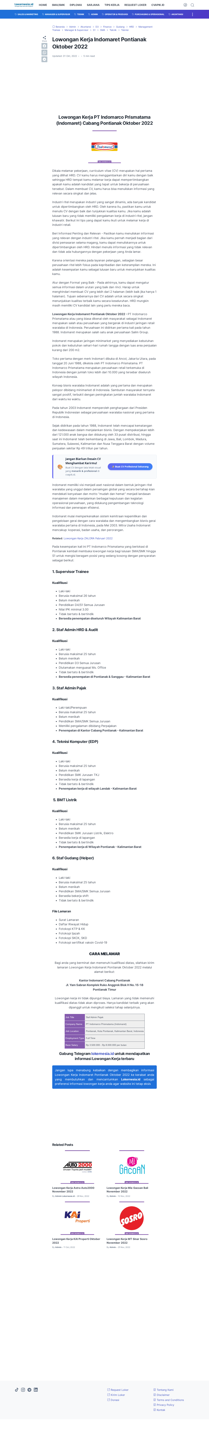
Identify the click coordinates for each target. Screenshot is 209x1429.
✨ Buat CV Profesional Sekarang (130, 466)
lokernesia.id (102, 1053)
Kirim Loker (117, 1395)
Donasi (114, 1400)
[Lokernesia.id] (24, 4)
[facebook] (44, 46)
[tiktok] (17, 1390)
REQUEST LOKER (135, 5)
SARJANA (93, 5)
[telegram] (44, 59)
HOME (43, 5)
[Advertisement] (104, 85)
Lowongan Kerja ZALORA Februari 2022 (88, 538)
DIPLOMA (76, 5)
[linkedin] (36, 1390)
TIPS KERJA (112, 5)
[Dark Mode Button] (185, 5)
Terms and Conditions (170, 1400)
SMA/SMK (58, 5)
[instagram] (23, 1390)
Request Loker (119, 1389)
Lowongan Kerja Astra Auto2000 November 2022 (73, 1189)
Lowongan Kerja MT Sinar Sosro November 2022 (127, 1240)
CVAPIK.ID (157, 5)
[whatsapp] (44, 52)
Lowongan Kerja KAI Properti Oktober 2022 (76, 1240)
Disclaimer (163, 1395)
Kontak (160, 1410)
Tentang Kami (165, 1389)
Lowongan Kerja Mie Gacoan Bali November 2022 (127, 1189)
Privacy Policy (165, 1404)
